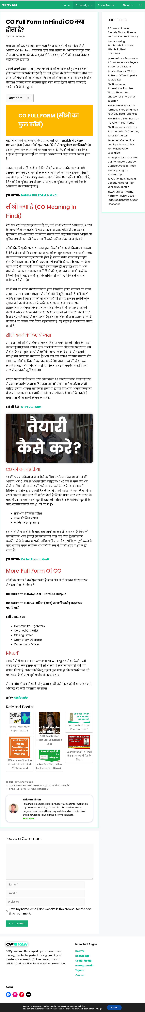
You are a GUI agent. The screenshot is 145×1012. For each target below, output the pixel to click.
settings (98, 1009)
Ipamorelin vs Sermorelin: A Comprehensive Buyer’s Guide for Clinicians (122, 62)
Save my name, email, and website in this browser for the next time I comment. (50, 911)
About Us (128, 5)
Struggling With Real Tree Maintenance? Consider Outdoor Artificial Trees (122, 161)
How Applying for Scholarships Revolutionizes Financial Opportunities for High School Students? (121, 179)
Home (66, 5)
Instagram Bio (84, 965)
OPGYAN (9, 5)
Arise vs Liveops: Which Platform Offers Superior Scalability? (122, 75)
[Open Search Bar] (140, 5)
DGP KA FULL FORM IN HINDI (39, 195)
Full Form (14, 782)
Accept (114, 1007)
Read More (28, 818)
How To (79, 951)
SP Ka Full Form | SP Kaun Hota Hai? (28, 789)
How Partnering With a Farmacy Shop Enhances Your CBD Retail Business (122, 109)
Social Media (106, 5)
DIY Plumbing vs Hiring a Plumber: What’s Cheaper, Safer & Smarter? (123, 131)
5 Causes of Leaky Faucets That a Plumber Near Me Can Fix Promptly (122, 32)
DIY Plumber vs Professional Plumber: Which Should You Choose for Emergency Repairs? (121, 93)
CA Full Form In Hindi (35, 559)
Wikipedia (20, 698)
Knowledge (82, 5)
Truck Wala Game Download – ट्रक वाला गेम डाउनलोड (39, 785)
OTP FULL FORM (31, 407)
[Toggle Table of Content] (27, 98)
